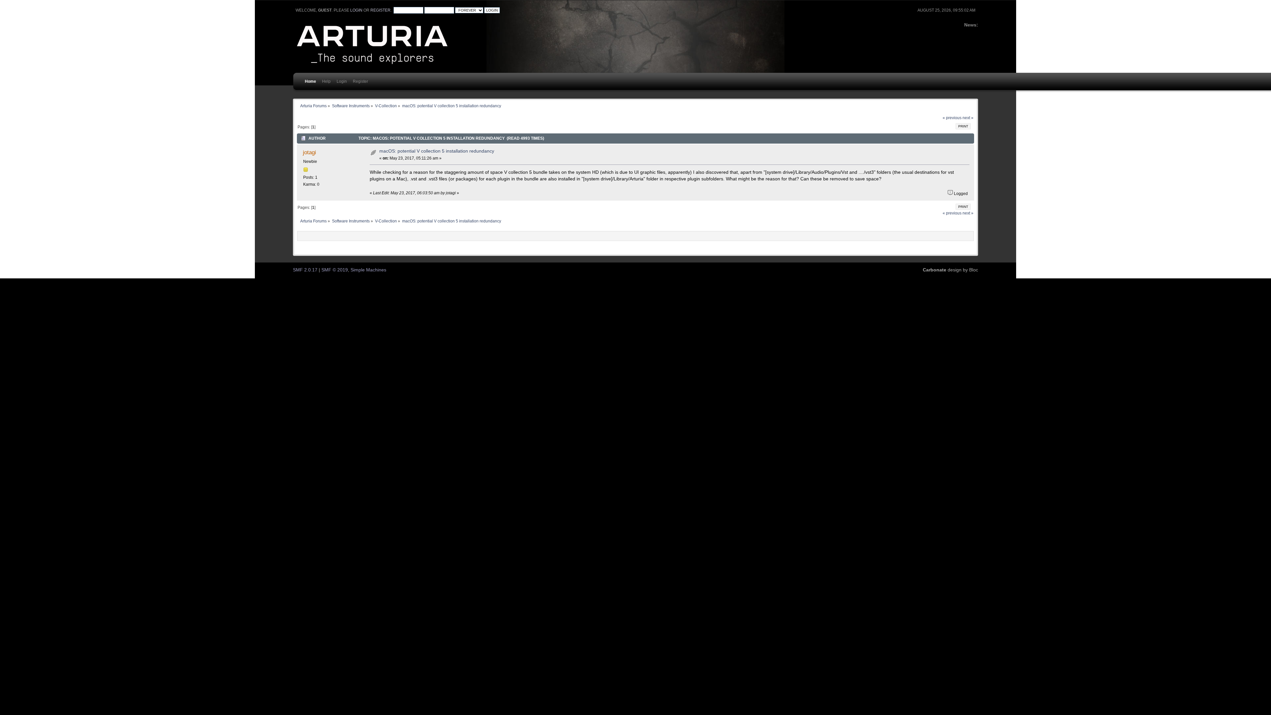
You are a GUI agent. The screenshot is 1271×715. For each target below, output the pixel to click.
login (356, 10)
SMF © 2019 (334, 269)
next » (968, 118)
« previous (952, 118)
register (380, 10)
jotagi (309, 152)
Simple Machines (368, 269)
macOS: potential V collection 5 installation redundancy (436, 151)
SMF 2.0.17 (305, 269)
